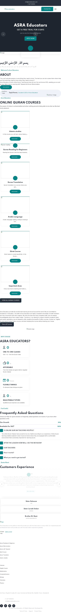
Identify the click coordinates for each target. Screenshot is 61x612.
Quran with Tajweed (5, 549)
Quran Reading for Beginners (15, 150)
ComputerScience (4, 574)
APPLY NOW (30, 38)
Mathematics (3, 571)
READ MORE (6, 87)
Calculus (2, 565)
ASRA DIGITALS (47, 608)
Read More (14, 138)
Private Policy (37, 611)
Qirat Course (15, 251)
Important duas (15, 286)
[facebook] (1, 605)
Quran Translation (15, 182)
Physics (2, 583)
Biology (2, 577)
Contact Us (47, 9)
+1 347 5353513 (31, 4)
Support (31, 611)
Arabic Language (15, 217)
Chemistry (2, 580)
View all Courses (7, 324)
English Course (4, 568)
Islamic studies (15, 131)
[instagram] (13, 605)
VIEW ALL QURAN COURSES (10, 300)
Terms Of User (23, 611)
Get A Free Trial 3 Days (12, 534)
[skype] (9, 605)
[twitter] (5, 605)
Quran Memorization (5, 546)
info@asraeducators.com (31, 2)
